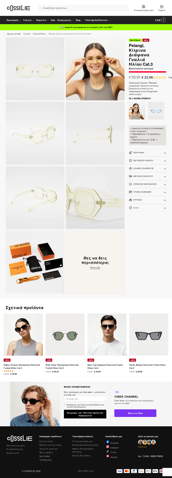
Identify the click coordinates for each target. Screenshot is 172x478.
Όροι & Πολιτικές (86, 470)
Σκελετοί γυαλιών (48, 448)
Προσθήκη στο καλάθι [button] (21, 379)
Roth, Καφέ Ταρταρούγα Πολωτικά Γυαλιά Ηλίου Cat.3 (62, 366)
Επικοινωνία (13, 452)
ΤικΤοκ (113, 452)
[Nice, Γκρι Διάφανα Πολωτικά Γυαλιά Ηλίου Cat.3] (107, 335)
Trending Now (45, 459)
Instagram (114, 447)
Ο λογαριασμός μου (143, 10)
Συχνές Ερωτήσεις (81, 455)
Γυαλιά (26, 33)
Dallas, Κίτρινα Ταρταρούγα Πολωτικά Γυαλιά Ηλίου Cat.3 (22, 366)
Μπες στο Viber (135, 413)
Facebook (114, 442)
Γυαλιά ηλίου (46, 441)
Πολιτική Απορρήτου (78, 407)
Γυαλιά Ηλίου (39, 33)
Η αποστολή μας (15, 449)
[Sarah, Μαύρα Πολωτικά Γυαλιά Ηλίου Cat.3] (148, 335)
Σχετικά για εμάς (16, 445)
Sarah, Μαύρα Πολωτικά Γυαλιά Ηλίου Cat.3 (147, 366)
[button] (160, 20)
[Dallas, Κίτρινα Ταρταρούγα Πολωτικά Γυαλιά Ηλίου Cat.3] (23, 335)
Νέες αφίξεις (46, 452)
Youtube (113, 457)
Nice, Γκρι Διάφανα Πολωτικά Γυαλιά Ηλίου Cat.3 (105, 366)
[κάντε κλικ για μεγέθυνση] (35, 68)
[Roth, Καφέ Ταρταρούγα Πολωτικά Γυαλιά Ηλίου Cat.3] (65, 335)
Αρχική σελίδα (14, 33)
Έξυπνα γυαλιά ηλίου (50, 444)
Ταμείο (161, 10)
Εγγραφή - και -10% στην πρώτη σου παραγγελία (85, 414)
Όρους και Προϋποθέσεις (91, 405)
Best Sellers (44, 456)
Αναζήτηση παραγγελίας (85, 444)
